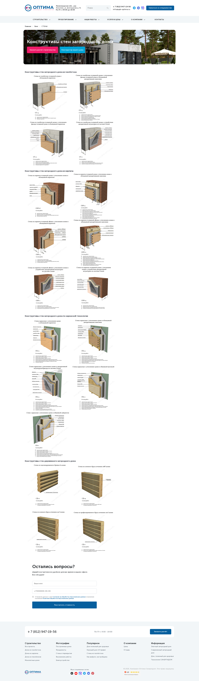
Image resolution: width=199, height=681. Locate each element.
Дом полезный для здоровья (98, 646)
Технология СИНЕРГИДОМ (161, 660)
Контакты (159, 20)
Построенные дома (63, 646)
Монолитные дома (32, 660)
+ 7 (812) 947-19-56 (122, 7)
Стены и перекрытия (64, 653)
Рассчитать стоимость (64, 605)
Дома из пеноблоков (33, 657)
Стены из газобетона (95, 653)
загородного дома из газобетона (60, 72)
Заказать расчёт (160, 632)
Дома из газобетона (33, 650)
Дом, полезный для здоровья (162, 656)
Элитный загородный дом (161, 646)
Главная (28, 26)
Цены (126, 646)
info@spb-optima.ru (121, 9)
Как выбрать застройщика (97, 657)
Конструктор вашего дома (72, 50)
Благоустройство (63, 660)
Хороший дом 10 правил (96, 650)
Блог (36, 26)
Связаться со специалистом (160, 8)
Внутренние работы (63, 657)
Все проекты (30, 646)
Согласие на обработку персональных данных (69, 597)
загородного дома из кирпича (58, 171)
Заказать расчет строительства (43, 50)
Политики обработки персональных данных (58, 598)
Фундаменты (61, 650)
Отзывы (127, 650)
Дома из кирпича (31, 653)
